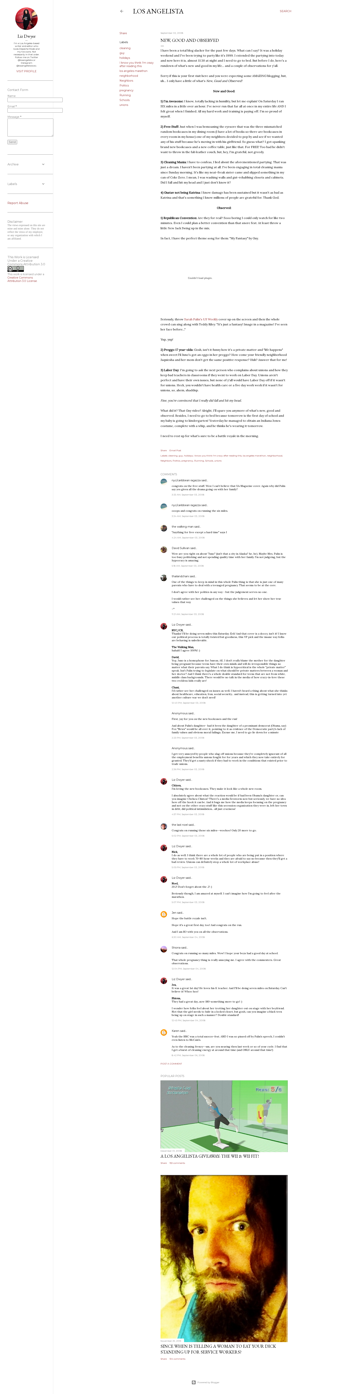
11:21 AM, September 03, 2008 (188, 614)
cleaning (125, 48)
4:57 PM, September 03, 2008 (188, 814)
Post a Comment (171, 1063)
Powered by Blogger (208, 1382)
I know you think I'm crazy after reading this (137, 64)
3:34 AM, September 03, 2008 (188, 516)
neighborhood (129, 75)
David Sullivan (181, 548)
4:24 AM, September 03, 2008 (188, 537)
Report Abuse (17, 203)
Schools (125, 100)
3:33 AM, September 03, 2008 (188, 494)
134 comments (177, 1358)
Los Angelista (158, 11)
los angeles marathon (133, 71)
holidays (125, 58)
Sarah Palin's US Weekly (201, 319)
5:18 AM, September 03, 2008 (188, 565)
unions (124, 105)
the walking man (183, 526)
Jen (174, 912)
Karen (175, 1031)
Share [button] (123, 33)
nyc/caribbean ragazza (186, 480)
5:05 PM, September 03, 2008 (188, 867)
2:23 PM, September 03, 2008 (188, 737)
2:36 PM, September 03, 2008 (188, 769)
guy (122, 53)
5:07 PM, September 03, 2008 (188, 902)
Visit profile (26, 71)
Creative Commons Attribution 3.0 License (22, 279)
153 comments (177, 1163)
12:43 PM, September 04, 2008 (188, 1020)
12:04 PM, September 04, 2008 (189, 968)
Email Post (175, 450)
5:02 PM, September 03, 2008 (188, 835)
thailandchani (180, 576)
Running (125, 95)
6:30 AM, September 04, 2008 (188, 937)
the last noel (180, 824)
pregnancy (127, 90)
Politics (124, 85)
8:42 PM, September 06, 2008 (188, 1055)
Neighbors (126, 80)
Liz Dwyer (178, 624)
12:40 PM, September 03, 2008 (189, 702)
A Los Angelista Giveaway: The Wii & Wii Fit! (210, 1156)
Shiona (176, 947)
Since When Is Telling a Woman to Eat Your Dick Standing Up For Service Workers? (218, 1349)
